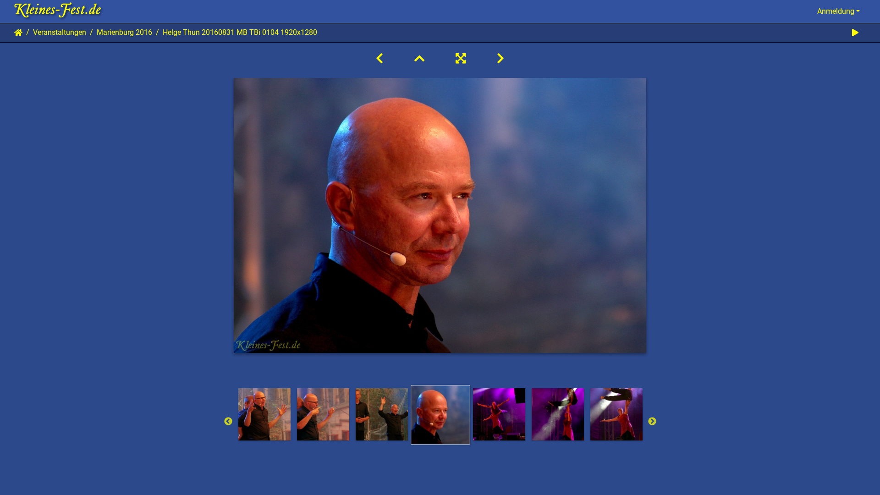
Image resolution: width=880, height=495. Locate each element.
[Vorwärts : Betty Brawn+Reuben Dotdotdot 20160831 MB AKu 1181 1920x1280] (500, 59)
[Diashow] (855, 32)
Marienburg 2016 (124, 32)
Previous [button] (228, 421)
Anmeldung (835, 11)
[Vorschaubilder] (419, 59)
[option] (264, 414)
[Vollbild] (461, 59)
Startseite (18, 32)
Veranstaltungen (59, 32)
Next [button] (652, 421)
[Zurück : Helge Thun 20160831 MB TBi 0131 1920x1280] (379, 59)
